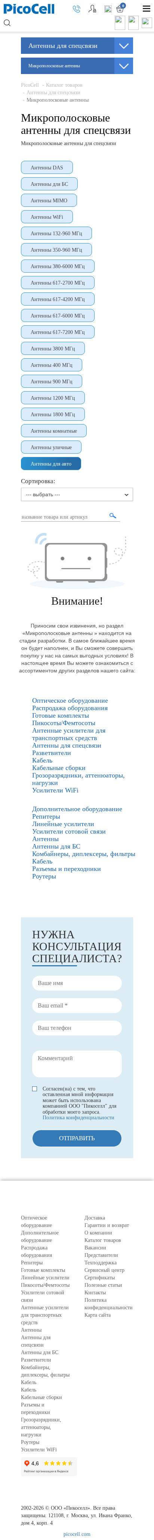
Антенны (31, 1330)
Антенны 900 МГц (52, 381)
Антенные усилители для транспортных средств (45, 1315)
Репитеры (32, 1263)
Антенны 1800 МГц (53, 414)
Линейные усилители (45, 1277)
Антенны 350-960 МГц (56, 250)
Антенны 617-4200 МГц (58, 299)
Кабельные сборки (41, 1397)
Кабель (28, 1382)
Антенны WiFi (47, 217)
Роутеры (30, 1442)
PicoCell (30, 85)
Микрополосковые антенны (58, 100)
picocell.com (77, 1534)
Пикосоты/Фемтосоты (45, 1285)
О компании (98, 1233)
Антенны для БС (49, 184)
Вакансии (95, 1248)
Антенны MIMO (49, 200)
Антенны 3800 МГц (53, 349)
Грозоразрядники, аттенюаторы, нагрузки (41, 1427)
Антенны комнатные (54, 431)
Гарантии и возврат (106, 1225)
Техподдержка (100, 1263)
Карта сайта (97, 1315)
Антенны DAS (47, 168)
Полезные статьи (103, 1285)
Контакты (95, 1292)
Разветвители (36, 1360)
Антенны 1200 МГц (53, 398)
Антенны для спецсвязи (54, 92)
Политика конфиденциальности (78, 1117)
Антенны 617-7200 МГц (58, 332)
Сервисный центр (104, 1270)
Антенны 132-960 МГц (56, 233)
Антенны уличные (51, 447)
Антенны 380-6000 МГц (58, 266)
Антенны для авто (51, 464)
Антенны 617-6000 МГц (58, 316)
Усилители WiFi (39, 1449)
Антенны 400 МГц (52, 365)
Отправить (77, 1138)
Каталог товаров (64, 85)
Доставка (94, 1218)
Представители (101, 1255)
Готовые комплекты (43, 1270)
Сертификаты (99, 1277)
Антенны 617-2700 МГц (58, 283)
